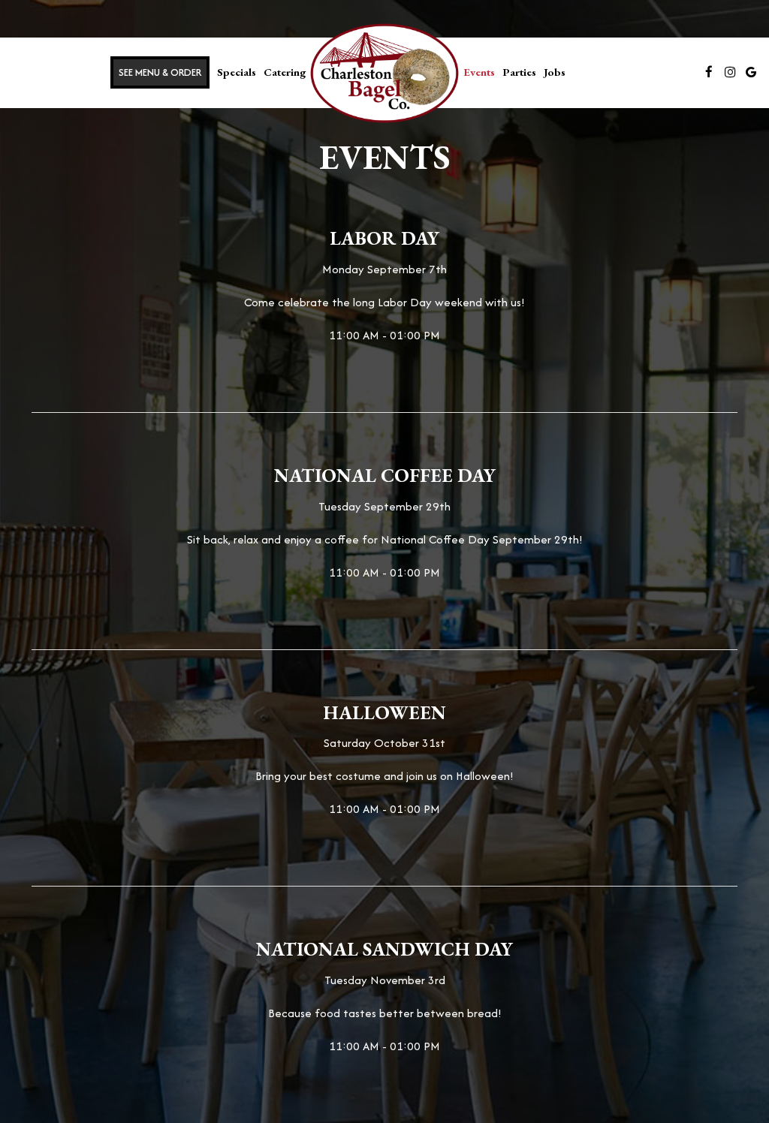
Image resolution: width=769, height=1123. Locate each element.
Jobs (554, 72)
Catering (285, 72)
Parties (519, 72)
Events (479, 72)
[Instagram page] (729, 72)
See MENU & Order (160, 72)
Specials (236, 72)
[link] (384, 73)
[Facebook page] (708, 72)
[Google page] (750, 72)
